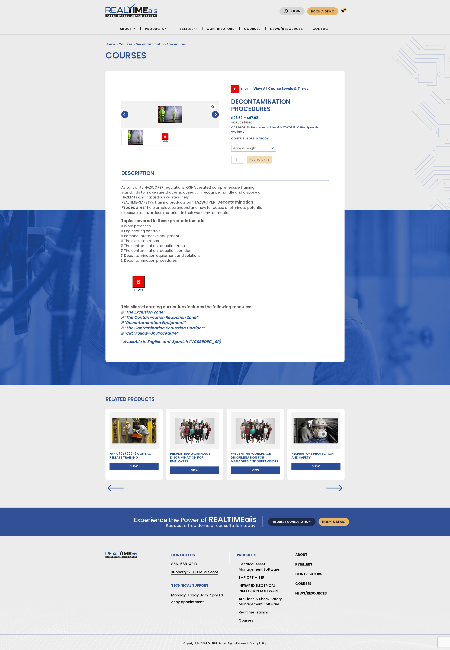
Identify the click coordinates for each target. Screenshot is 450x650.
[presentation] (115, 488)
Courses (252, 29)
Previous (124, 114)
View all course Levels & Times (280, 88)
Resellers (303, 564)
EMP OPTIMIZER (251, 577)
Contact (321, 29)
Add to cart (259, 160)
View (134, 466)
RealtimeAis (259, 127)
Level (242, 88)
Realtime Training (254, 612)
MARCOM (262, 138)
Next (215, 114)
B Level (274, 127)
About (301, 554)
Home (110, 44)
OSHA (301, 127)
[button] (213, 107)
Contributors (220, 29)
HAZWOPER (288, 127)
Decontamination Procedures (161, 44)
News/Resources (286, 29)
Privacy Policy (258, 643)
